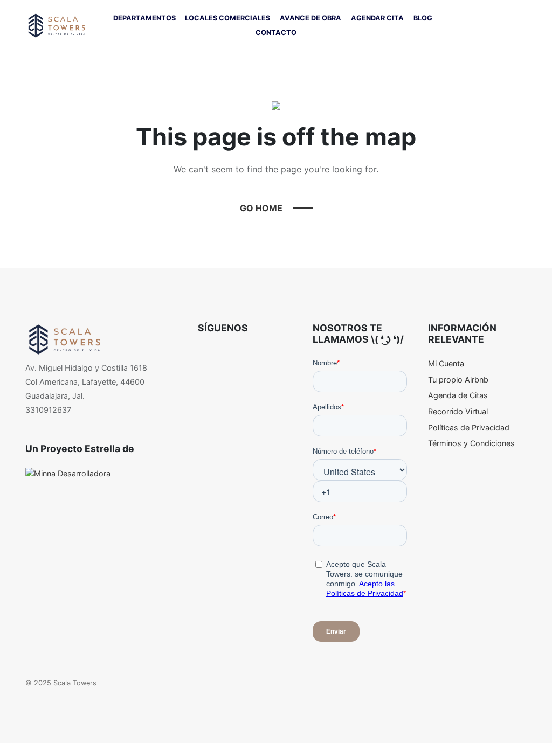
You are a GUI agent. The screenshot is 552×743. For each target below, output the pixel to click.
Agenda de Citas (458, 395)
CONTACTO (276, 33)
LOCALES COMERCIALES (227, 18)
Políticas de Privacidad (468, 427)
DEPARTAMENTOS (144, 18)
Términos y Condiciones (471, 443)
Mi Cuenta (446, 363)
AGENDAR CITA (377, 18)
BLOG (422, 18)
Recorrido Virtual (458, 411)
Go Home (261, 208)
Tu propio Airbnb (458, 379)
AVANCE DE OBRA (310, 18)
